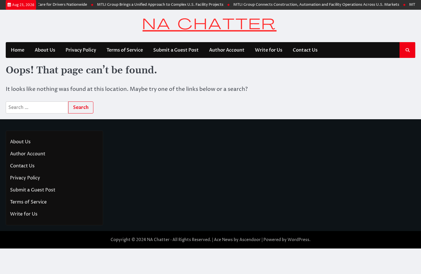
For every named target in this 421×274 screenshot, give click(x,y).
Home (17, 50)
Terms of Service (125, 50)
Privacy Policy (81, 50)
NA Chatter (158, 239)
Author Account (227, 50)
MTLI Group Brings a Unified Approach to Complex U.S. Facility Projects (157, 4)
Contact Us (305, 50)
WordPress (298, 239)
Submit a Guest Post (176, 50)
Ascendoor (250, 239)
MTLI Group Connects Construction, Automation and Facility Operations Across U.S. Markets (313, 4)
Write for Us (268, 50)
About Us (45, 50)
